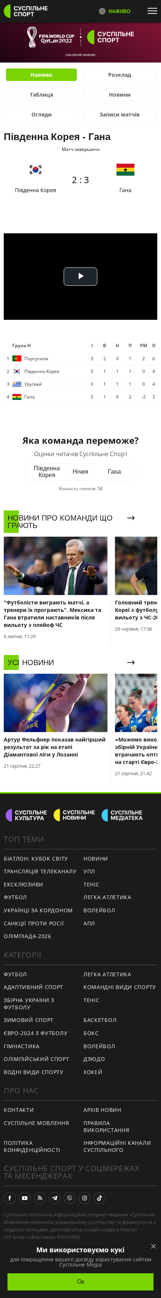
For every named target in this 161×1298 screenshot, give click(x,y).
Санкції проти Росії (34, 923)
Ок (80, 1282)
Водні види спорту (34, 1072)
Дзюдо (94, 1058)
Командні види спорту (119, 987)
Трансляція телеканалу (40, 871)
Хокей (93, 1072)
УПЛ (89, 871)
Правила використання (106, 1126)
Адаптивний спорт (33, 987)
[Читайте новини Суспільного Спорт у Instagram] (85, 1198)
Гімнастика (22, 1046)
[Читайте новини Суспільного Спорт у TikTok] (100, 1198)
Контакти (19, 1109)
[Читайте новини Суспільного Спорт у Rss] (40, 1198)
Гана (114, 471)
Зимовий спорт (29, 1019)
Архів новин (102, 1109)
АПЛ (89, 923)
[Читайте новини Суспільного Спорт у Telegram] (55, 1198)
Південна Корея (47, 471)
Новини (120, 94)
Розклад (119, 74)
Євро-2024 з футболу (35, 1033)
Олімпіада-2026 (27, 936)
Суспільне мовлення (36, 1122)
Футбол (15, 897)
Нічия (80, 471)
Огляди (41, 114)
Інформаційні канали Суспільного (117, 1146)
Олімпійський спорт (36, 1058)
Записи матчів (120, 114)
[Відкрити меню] (154, 11)
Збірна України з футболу (29, 1004)
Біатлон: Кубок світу (36, 858)
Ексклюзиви (23, 884)
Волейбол (99, 910)
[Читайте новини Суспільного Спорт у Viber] (70, 1198)
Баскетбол (99, 1019)
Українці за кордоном (38, 910)
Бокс (91, 1033)
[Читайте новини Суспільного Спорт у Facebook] (10, 1198)
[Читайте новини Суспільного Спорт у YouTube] (25, 1198)
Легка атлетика (107, 897)
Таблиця (41, 94)
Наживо (41, 74)
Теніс (91, 884)
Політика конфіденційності (32, 1146)
